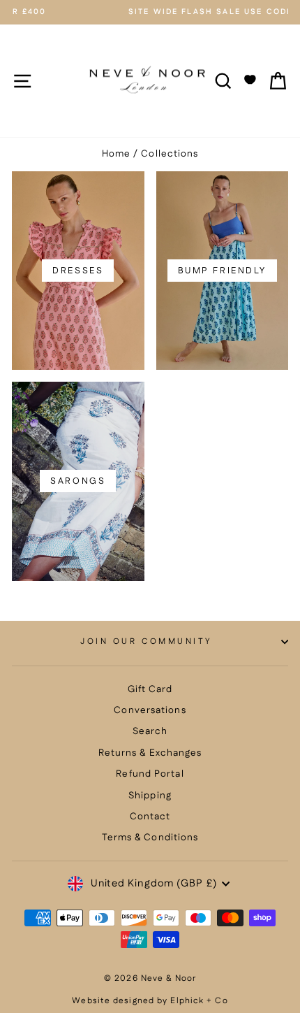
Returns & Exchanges (150, 753)
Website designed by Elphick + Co (149, 1001)
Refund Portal (149, 774)
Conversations (150, 710)
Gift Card (150, 689)
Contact (150, 817)
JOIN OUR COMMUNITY (146, 641)
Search (150, 731)
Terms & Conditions (150, 838)
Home (116, 154)
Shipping (150, 796)
